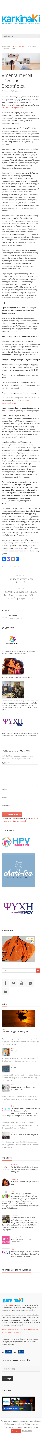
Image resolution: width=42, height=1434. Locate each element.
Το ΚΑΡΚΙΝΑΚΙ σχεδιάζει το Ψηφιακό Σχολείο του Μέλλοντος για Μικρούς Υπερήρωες (18, 652)
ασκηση (24, 566)
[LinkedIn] (5, 991)
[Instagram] (30, 983)
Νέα (12, 1191)
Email (4, 797)
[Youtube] (22, 983)
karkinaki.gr (8, 1305)
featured (19, 566)
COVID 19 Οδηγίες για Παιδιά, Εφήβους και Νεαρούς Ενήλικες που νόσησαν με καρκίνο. (21, 595)
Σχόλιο (5, 763)
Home (15, 46)
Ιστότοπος (6, 806)
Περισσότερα (27, 1431)
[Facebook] (5, 983)
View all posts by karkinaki (17, 618)
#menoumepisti (7, 566)
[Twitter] (13, 983)
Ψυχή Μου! (15, 1051)
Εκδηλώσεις (15, 1164)
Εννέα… (14, 1068)
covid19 (14, 566)
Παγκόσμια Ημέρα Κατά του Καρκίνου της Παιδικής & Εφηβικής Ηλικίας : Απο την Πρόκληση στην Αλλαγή (20, 734)
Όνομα (5, 789)
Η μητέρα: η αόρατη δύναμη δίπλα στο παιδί (17, 677)
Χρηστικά (21, 46)
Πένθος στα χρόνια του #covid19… (21, 580)
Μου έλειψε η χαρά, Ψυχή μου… (16, 1032)
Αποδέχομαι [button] (16, 1431)
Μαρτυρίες (14, 1179)
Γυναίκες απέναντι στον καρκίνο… (25, 1135)
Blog (3, 1029)
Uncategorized (16, 1237)
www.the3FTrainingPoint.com (12, 108)
